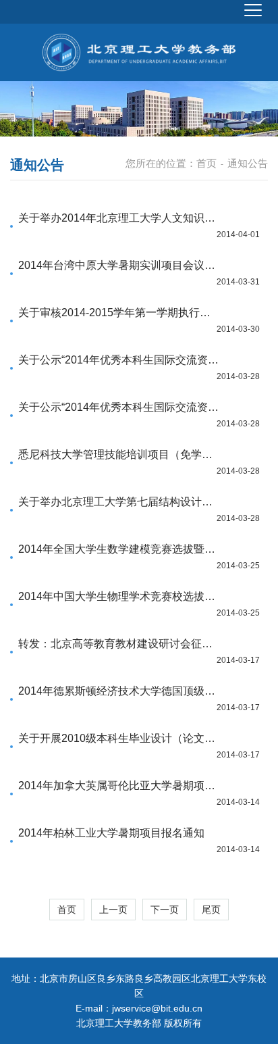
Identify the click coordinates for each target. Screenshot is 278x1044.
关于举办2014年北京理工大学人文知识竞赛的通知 (118, 218)
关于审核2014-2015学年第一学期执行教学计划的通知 (118, 312)
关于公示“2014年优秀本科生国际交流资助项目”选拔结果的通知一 (118, 360)
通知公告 (247, 163)
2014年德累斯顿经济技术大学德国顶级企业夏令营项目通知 (118, 691)
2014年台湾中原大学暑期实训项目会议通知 (118, 265)
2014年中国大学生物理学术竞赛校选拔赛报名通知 (118, 596)
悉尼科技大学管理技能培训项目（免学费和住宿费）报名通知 (118, 454)
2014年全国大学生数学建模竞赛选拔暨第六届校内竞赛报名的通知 (118, 549)
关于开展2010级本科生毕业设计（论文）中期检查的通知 (118, 738)
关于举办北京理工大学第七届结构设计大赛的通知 (118, 501)
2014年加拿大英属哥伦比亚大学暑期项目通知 (118, 785)
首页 (206, 163)
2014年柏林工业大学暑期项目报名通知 (111, 833)
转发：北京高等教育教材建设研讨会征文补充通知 (118, 643)
